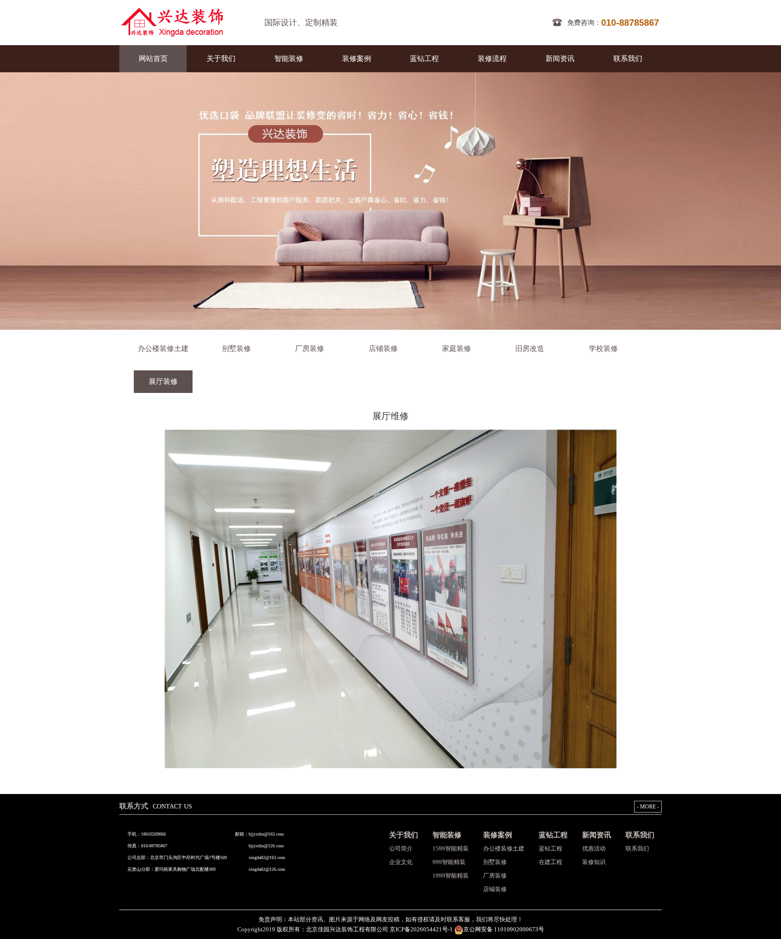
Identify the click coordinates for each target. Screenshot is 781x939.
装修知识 (594, 862)
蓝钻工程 (424, 58)
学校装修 (603, 348)
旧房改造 (529, 348)
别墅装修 (236, 348)
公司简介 (401, 848)
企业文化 (401, 862)
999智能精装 (449, 862)
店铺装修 (383, 348)
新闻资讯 (560, 58)
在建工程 (550, 862)
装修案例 (356, 58)
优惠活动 (594, 848)
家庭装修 (456, 348)
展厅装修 (163, 381)
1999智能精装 (451, 875)
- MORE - (648, 807)
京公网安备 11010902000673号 (503, 929)
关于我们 (221, 58)
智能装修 (288, 58)
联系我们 (627, 58)
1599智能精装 (451, 848)
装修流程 (492, 58)
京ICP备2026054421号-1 (422, 929)
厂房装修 (309, 348)
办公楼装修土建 (163, 348)
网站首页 (153, 58)
